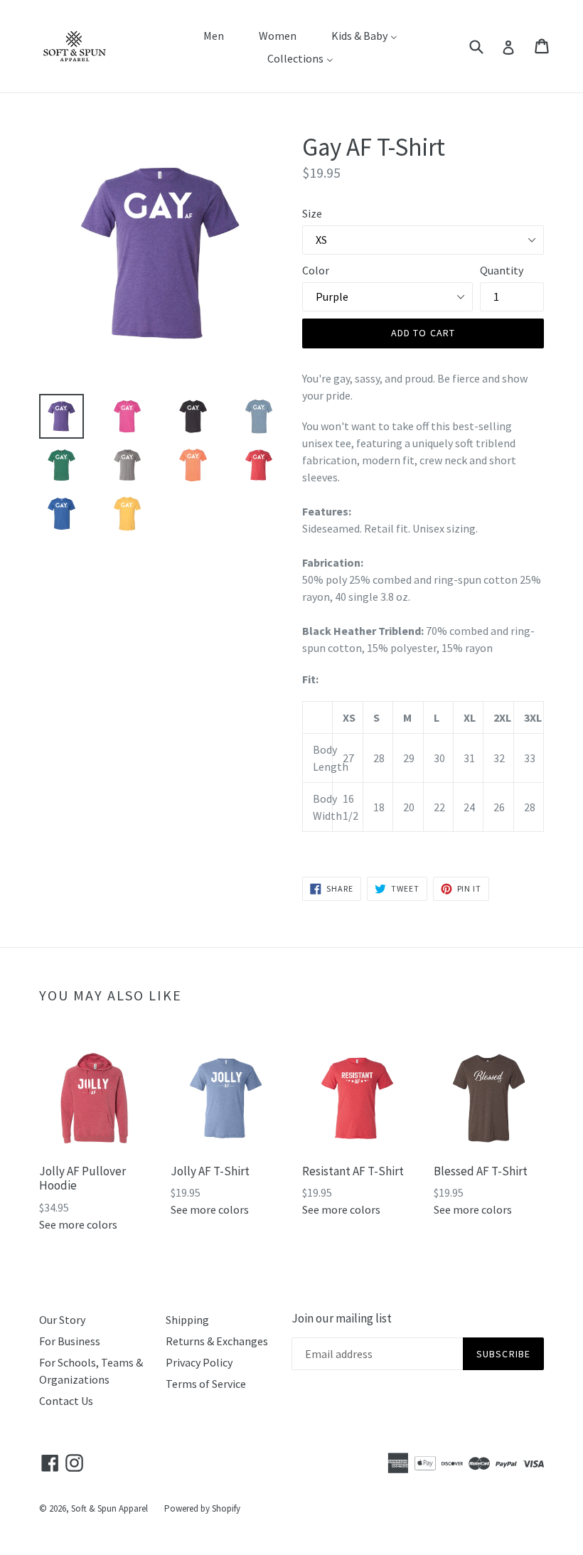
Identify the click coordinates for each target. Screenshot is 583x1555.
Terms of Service (206, 1384)
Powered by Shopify (202, 1508)
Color (315, 270)
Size (312, 213)
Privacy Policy (199, 1362)
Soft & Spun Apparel (109, 1508)
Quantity (501, 270)
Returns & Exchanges (217, 1341)
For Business (69, 1341)
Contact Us (66, 1401)
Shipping (187, 1320)
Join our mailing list (342, 1318)
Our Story (62, 1320)
